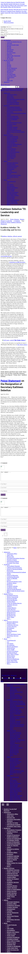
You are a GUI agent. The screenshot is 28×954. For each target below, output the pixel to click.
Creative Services (11, 167)
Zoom (8, 63)
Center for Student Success (8, 2)
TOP (2, 681)
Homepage (14, 675)
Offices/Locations (9, 22)
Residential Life (11, 156)
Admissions (7, 93)
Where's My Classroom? (16, 5)
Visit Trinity (10, 184)
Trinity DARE (10, 190)
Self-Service (16, 4)
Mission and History (12, 187)
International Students (13, 102)
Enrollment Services (12, 136)
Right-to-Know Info (12, 203)
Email (2, 9)
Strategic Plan (10, 198)
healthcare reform (5, 222)
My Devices (17, 7)
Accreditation (10, 186)
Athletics (9, 147)
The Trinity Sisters (22, 344)
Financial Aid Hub (12, 139)
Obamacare (4, 224)
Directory (7, 85)
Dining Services (11, 153)
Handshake (10, 51)
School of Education (12, 116)
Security (9, 173)
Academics (7, 105)
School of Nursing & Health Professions (13, 836)
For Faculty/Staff (8, 60)
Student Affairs (11, 142)
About (5, 180)
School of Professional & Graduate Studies (17, 708)
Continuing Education (13, 118)
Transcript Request (12, 141)
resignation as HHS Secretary (17, 262)
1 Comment (17, 221)
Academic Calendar (12, 127)
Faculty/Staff (7, 21)
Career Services (11, 150)
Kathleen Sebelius (16, 222)
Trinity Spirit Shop (12, 201)
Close (2, 37)
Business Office (11, 164)
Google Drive (18, 13)
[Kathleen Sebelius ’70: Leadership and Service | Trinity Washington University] (14, 90)
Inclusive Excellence (12, 192)
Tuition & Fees (11, 189)
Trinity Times (10, 158)
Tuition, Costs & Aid (12, 138)
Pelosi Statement (11, 380)
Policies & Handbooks (13, 200)
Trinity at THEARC (12, 119)
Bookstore (10, 125)
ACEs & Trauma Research (14, 130)
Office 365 (11, 7)
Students (9, 684)
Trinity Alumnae (14, 219)
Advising (9, 43)
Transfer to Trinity (12, 101)
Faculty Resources (12, 68)
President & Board (12, 194)
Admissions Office (12, 94)
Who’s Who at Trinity (13, 195)
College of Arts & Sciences (14, 108)
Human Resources (12, 172)
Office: (3, 32)
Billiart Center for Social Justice (15, 132)
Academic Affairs (11, 124)
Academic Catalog (12, 129)
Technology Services (12, 177)
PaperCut (7, 5)
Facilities (9, 170)
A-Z (8, 183)
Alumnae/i (6, 82)
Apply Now (10, 96)
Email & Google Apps (13, 45)
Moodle (6, 4)
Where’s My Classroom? (13, 55)
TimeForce (18, 11)
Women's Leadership (6, 221)
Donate (3, 85)
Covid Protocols (11, 181)
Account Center (11, 52)
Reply (15, 547)
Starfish (10, 4)
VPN (14, 9)
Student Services (8, 135)
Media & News (11, 197)
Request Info (10, 98)
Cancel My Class (9, 13)
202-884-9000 (6, 675)
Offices (6, 161)
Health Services (11, 155)
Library (9, 121)
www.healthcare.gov (6, 256)
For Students (7, 40)
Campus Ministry (11, 149)
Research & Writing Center (14, 122)
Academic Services (12, 146)
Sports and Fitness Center (14, 175)
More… (9, 133)
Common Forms (11, 11)
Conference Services (12, 166)
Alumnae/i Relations (12, 163)
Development (10, 169)
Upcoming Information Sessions (16, 99)
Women (22, 219)
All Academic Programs (13, 107)
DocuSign (24, 13)
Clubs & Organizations (13, 152)
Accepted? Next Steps (13, 104)
